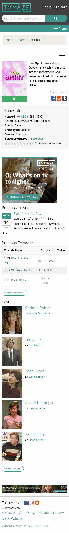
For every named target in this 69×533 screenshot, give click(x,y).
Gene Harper (37, 376)
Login (47, 7)
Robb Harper (36, 440)
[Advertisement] (29, 180)
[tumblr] (64, 99)
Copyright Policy (12, 525)
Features (9, 513)
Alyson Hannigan (39, 403)
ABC (23, 116)
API (21, 513)
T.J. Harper (35, 345)
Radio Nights (19, 280)
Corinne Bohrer (38, 308)
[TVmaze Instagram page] (32, 503)
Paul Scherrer (36, 434)
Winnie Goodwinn (39, 313)
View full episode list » (14, 292)
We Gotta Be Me (21, 270)
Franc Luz (33, 339)
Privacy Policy (32, 525)
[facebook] (53, 99)
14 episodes (36, 138)
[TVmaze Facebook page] (26, 503)
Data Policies (12, 519)
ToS (45, 525)
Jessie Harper (37, 408)
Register (60, 7)
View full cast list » (12, 468)
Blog (31, 513)
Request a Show (50, 513)
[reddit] (59, 99)
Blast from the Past (27, 214)
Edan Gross (34, 371)
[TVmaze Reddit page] (37, 503)
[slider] (19, 143)
